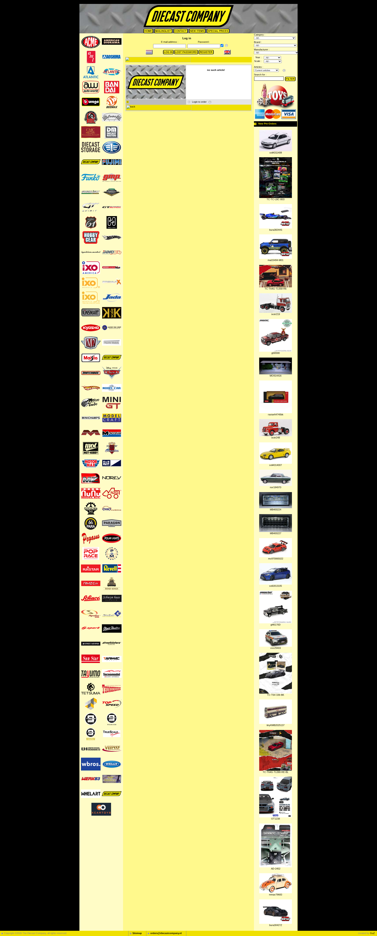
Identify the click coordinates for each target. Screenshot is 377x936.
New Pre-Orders (267, 123)
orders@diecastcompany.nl (166, 933)
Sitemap (137, 933)
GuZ (372, 933)
